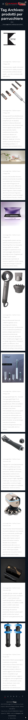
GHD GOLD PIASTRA (10, 585)
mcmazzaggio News (7, 61)
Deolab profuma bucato (10, 167)
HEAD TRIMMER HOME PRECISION (11, 520)
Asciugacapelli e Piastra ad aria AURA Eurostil (12, 230)
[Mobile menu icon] (25, 2)
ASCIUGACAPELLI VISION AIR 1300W (12, 311)
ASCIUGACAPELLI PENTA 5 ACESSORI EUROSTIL (13, 107)
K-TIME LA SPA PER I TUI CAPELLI (12, 58)
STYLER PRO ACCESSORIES (8, 388)
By (16, 61)
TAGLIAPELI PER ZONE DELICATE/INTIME (11, 455)
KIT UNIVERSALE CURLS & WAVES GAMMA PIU (13, 651)
